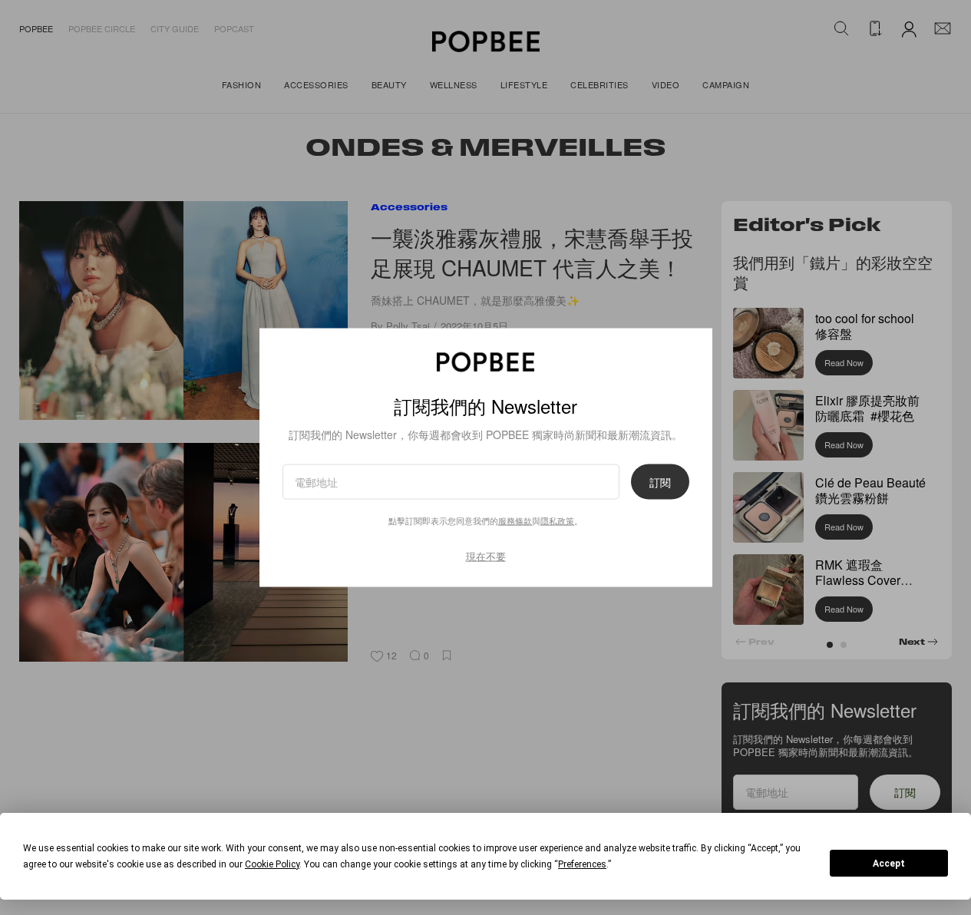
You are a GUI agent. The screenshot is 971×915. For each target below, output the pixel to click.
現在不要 (486, 556)
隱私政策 (557, 520)
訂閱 (660, 482)
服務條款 (515, 520)
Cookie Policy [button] (272, 864)
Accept (889, 863)
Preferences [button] (582, 864)
